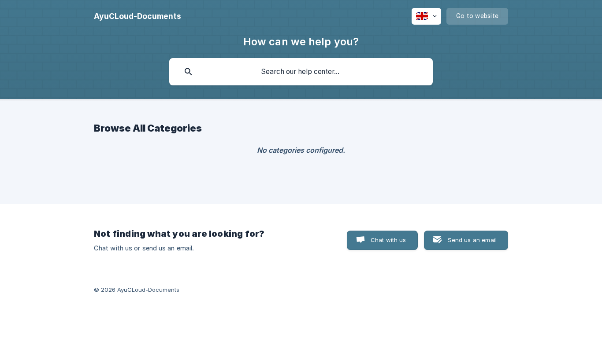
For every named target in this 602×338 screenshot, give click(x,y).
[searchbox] (301, 71)
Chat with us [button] (388, 239)
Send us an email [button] (472, 239)
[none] (137, 16)
